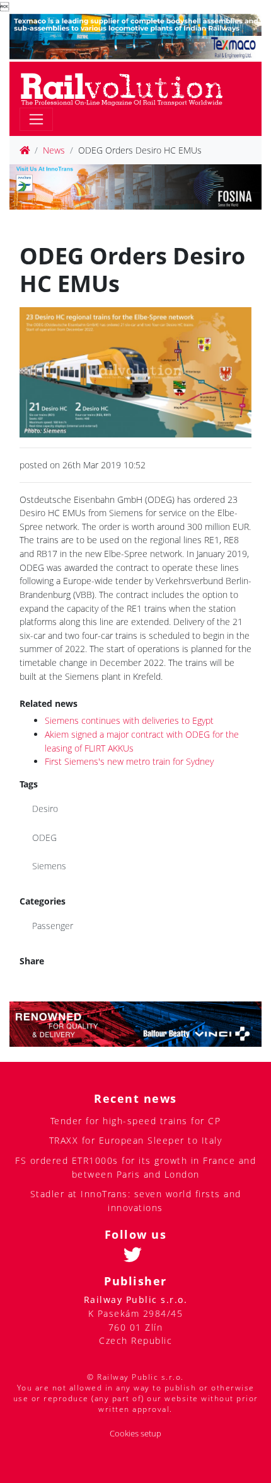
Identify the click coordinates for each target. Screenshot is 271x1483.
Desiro (45, 809)
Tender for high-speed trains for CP (135, 1121)
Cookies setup (135, 1433)
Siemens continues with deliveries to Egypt (129, 720)
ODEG (44, 837)
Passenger (52, 926)
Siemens (49, 866)
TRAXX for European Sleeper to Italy (135, 1140)
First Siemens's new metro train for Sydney (129, 761)
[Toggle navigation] (36, 119)
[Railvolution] (128, 87)
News (54, 150)
